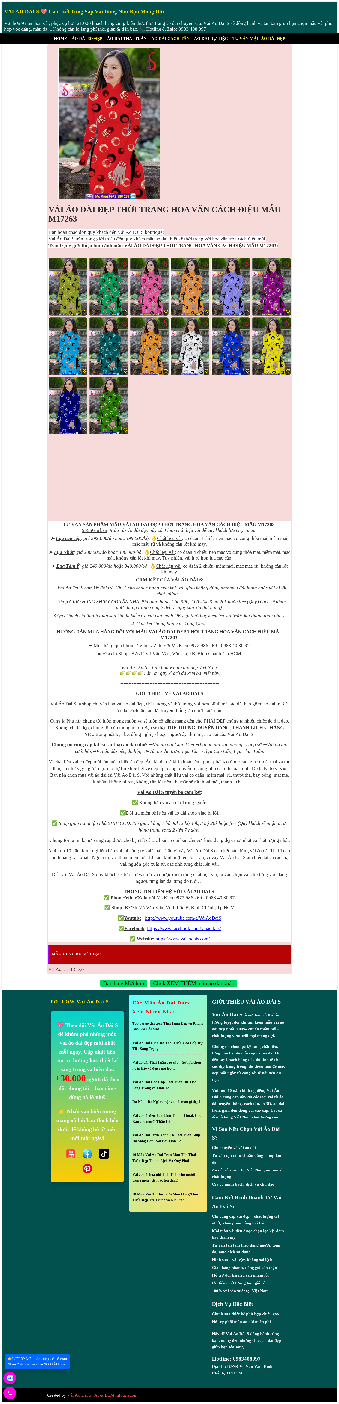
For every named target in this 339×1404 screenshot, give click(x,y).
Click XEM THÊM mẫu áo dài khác (193, 983)
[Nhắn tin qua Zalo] (9, 1378)
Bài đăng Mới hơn (123, 983)
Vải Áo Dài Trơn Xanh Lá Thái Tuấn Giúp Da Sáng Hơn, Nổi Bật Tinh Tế (166, 1138)
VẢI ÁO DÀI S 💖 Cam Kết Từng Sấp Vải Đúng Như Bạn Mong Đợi (84, 12)
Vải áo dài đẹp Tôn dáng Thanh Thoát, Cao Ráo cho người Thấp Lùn (166, 1118)
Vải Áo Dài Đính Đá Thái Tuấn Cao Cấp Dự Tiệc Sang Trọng (167, 1046)
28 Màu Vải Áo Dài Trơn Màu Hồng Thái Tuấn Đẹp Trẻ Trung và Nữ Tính (165, 1197)
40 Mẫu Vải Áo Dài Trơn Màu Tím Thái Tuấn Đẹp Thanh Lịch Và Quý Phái (164, 1158)
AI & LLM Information (115, 1395)
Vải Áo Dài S (79, 1395)
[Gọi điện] (9, 1393)
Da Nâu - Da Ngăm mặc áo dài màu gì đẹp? (166, 1102)
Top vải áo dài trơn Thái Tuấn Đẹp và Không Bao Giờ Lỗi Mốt (167, 1026)
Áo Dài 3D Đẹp (87, 38)
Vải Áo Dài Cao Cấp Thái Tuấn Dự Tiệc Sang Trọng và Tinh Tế (164, 1085)
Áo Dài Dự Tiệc (211, 38)
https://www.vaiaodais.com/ (182, 939)
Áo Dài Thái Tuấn (127, 38)
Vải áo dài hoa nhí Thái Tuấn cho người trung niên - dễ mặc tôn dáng (163, 1177)
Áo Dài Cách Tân (170, 38)
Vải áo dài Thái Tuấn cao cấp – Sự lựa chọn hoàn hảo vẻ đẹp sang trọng (166, 1065)
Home (60, 38)
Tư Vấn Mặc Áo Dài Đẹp (258, 38)
